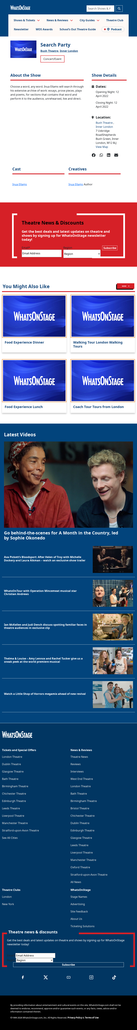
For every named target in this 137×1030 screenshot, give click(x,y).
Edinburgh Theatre (14, 801)
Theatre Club (114, 20)
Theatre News (79, 757)
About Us (76, 919)
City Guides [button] (87, 20)
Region (67, 247)
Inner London (69, 51)
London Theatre (12, 757)
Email (26, 247)
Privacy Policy (74, 1017)
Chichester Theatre (14, 793)
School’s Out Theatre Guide (78, 29)
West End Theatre (82, 779)
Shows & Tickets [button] (25, 20)
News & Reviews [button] (58, 20)
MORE (124, 286)
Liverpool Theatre (13, 816)
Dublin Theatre (11, 764)
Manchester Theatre (15, 823)
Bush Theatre (104, 123)
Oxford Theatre (80, 867)
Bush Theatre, (49, 51)
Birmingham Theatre (15, 786)
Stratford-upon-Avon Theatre (20, 830)
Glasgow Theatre (13, 771)
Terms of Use (92, 1017)
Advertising (78, 904)
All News (76, 882)
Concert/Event (52, 59)
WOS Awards (44, 29)
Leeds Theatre (11, 808)
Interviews (77, 771)
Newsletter (21, 29)
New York (8, 904)
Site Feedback (79, 911)
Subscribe (109, 248)
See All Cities (10, 838)
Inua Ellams (19, 184)
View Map (102, 147)
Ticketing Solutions (83, 926)
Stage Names (79, 897)
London (7, 897)
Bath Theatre (10, 779)
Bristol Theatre (80, 808)
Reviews (76, 764)
